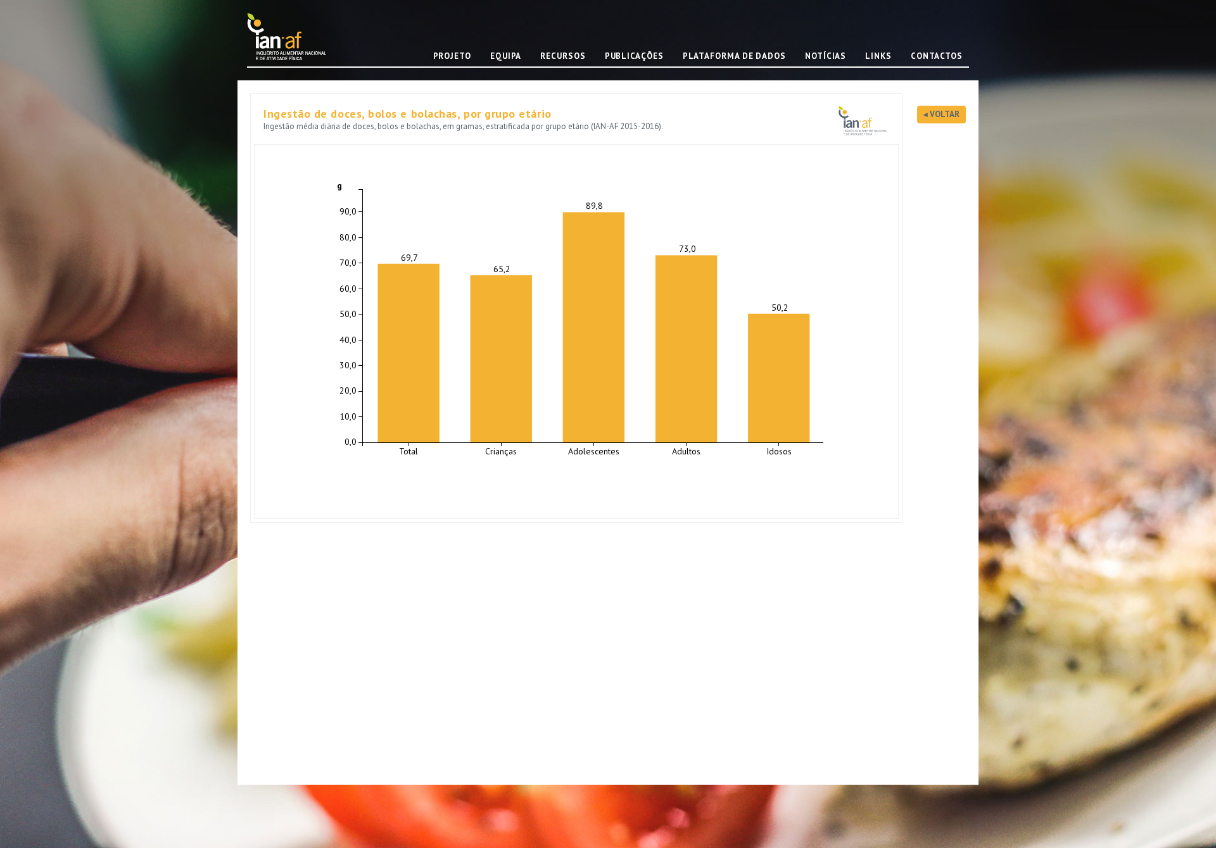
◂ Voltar (941, 114)
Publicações (634, 56)
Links (878, 56)
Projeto (452, 56)
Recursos (562, 56)
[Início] (291, 36)
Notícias (825, 56)
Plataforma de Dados (734, 56)
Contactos (937, 56)
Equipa (505, 56)
